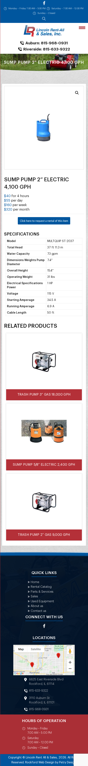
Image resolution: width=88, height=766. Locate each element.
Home (35, 582)
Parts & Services (42, 591)
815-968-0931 (39, 709)
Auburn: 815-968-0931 (46, 43)
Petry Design (67, 762)
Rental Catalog (41, 586)
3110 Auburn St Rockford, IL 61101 (41, 700)
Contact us (38, 610)
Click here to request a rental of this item (44, 220)
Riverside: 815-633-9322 (46, 49)
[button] (77, 92)
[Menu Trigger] (82, 27)
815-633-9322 (38, 690)
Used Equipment (42, 601)
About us (37, 606)
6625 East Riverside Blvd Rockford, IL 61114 (46, 681)
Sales (34, 596)
